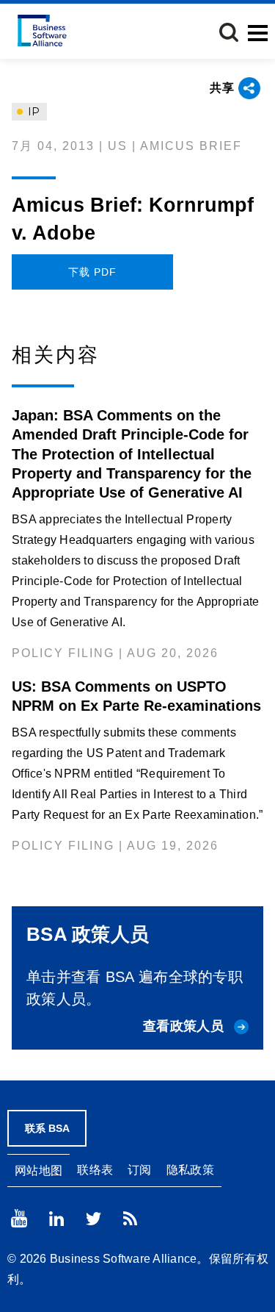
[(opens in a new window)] (19, 1218)
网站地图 (38, 1170)
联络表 (95, 1170)
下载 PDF (92, 272)
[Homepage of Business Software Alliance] (42, 30)
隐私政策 (190, 1170)
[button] (228, 32)
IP (32, 111)
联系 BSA (47, 1128)
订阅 (140, 1170)
